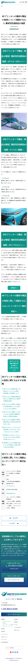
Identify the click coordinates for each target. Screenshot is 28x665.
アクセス (16, 624)
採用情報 (16, 622)
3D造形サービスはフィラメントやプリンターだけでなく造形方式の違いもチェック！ (11, 437)
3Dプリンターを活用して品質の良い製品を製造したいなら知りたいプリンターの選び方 (11, 406)
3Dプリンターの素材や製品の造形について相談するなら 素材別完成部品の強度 (11, 399)
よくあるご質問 (17, 627)
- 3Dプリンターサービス (6, 621)
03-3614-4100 (15, 565)
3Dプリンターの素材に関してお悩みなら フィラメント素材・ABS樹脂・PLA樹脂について (11, 391)
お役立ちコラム (4, 636)
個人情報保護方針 (4, 642)
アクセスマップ (10, 485)
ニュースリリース (4, 634)
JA (20, 2)
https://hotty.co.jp (10, 493)
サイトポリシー (4, 639)
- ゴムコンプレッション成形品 (7, 624)
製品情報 (3, 628)
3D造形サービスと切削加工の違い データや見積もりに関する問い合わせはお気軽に (11, 445)
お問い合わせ (16, 630)
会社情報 (16, 619)
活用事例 (3, 631)
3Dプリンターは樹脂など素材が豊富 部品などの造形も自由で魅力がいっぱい (11, 422)
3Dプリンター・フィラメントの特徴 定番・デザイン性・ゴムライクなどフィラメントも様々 (11, 429)
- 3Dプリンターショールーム (7, 626)
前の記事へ (16, 518)
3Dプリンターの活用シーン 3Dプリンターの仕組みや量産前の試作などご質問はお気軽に (11, 414)
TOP (2, 6)
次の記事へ (12, 523)
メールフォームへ (15, 579)
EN (23, 2)
